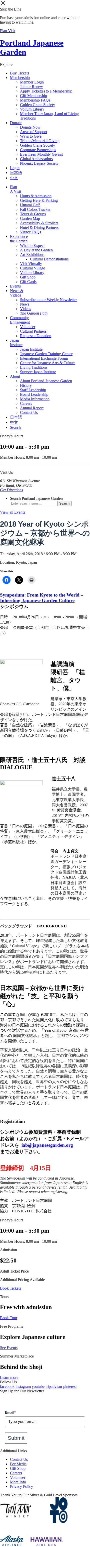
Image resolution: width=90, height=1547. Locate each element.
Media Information (35, 399)
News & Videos (16, 292)
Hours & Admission (36, 196)
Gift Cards (28, 281)
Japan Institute (16, 342)
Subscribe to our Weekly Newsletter (48, 300)
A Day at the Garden (36, 250)
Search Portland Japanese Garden (36, 498)
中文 (14, 178)
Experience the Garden (19, 238)
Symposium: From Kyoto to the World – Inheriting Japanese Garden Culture (41, 597)
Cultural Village (32, 268)
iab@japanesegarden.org (47, 1145)
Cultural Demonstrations (49, 259)
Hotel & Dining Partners (39, 227)
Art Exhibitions (32, 254)
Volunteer (27, 327)
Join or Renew (31, 86)
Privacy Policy (21, 1486)
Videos (25, 309)
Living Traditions (33, 367)
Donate (16, 123)
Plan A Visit (15, 189)
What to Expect (32, 245)
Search (15, 427)
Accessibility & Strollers (39, 223)
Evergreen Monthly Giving (41, 154)
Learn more (9, 1377)
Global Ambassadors (36, 159)
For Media (18, 1464)
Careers (26, 403)
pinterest (69, 1386)
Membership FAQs (35, 100)
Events (15, 286)
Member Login (32, 82)
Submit (16, 1438)
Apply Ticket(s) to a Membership (46, 91)
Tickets (19, 73)
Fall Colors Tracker (35, 209)
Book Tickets (10, 1288)
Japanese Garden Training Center (46, 354)
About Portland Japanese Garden (46, 381)
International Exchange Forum (44, 358)
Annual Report (32, 408)
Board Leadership (34, 394)
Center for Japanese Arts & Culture (47, 363)
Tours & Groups (33, 214)
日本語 (16, 172)
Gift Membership (33, 95)
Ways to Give (31, 136)
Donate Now (30, 127)
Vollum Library (32, 109)
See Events (9, 1347)
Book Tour (8, 1318)
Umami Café (30, 205)
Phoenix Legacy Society (39, 163)
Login (15, 168)
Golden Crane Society (37, 105)
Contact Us (29, 412)
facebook (7, 1386)
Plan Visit (7, 31)
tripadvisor (54, 1386)
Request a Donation (35, 336)
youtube (38, 1386)
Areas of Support (33, 132)
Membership (20, 77)
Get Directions (11, 490)
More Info (18, 1482)
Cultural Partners (33, 331)
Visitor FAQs (30, 232)
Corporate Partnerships (38, 150)
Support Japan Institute (38, 372)
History (26, 385)
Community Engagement (20, 320)
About (15, 376)
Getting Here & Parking (39, 200)
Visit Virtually (31, 263)
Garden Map (30, 218)
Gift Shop (28, 277)
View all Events (12, 512)
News (24, 304)
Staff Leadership (33, 390)
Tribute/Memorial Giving (40, 141)
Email (10, 1412)
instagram (23, 1386)
